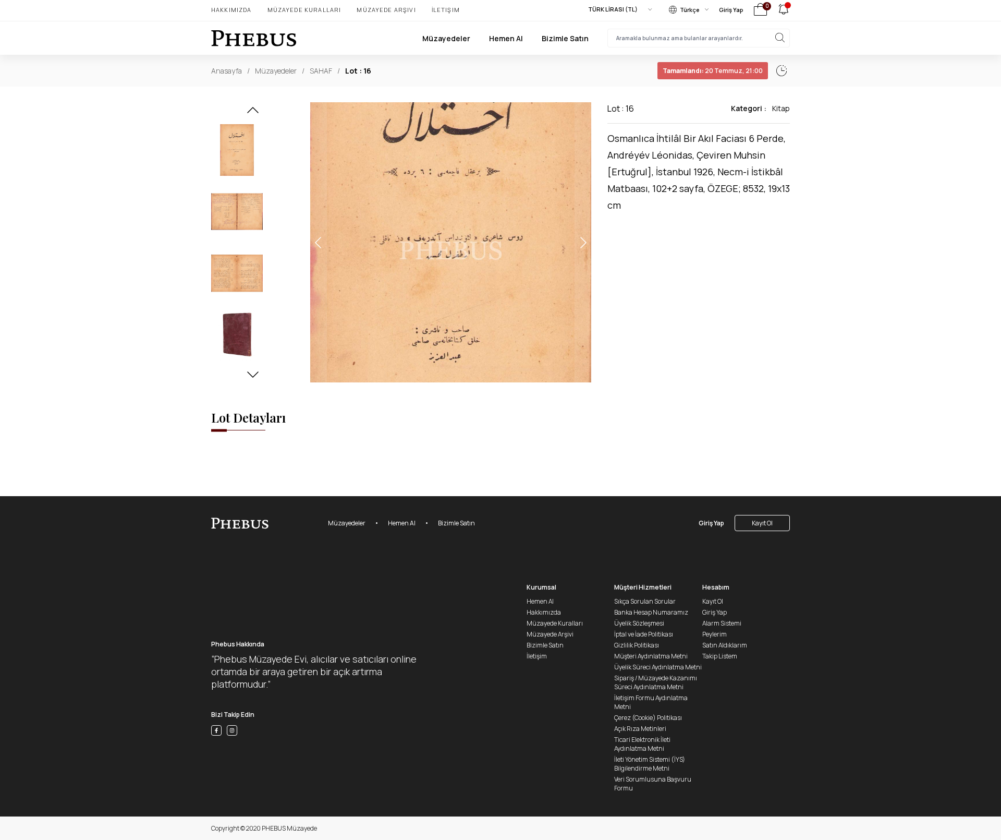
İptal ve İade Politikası (643, 634)
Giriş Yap (731, 10)
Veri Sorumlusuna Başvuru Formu (652, 784)
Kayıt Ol (762, 523)
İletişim (446, 10)
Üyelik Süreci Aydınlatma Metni (658, 667)
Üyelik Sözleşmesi (639, 623)
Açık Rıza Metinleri (640, 728)
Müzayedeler (446, 38)
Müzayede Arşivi (386, 10)
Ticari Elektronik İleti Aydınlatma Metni (642, 744)
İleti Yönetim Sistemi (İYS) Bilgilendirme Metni (649, 764)
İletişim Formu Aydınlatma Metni (651, 702)
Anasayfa (226, 71)
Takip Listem (719, 656)
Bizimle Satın (565, 38)
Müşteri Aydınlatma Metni (651, 656)
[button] (253, 113)
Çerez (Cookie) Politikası (648, 717)
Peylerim (714, 634)
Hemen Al (506, 38)
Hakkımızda (231, 10)
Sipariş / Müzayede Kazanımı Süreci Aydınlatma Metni (655, 682)
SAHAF (321, 71)
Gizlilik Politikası (636, 645)
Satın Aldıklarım (724, 645)
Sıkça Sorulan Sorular (645, 601)
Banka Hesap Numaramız (651, 612)
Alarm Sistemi (721, 623)
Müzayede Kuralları (304, 10)
